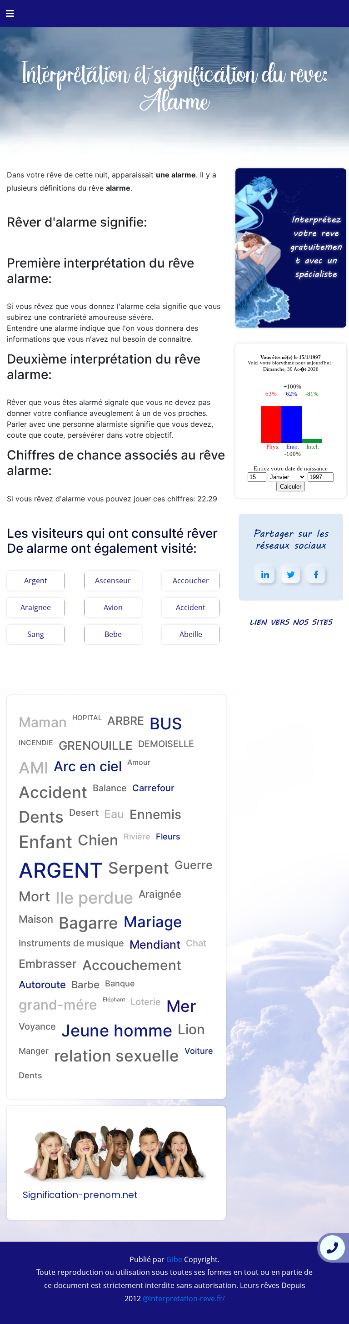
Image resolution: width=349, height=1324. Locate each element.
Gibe (173, 1259)
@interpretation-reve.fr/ (183, 1299)
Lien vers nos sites (290, 622)
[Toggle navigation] (10, 13)
